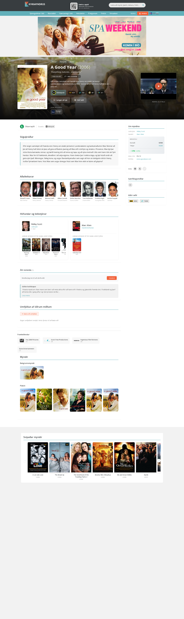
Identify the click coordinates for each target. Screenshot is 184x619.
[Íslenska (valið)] (151, 13)
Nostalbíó (52, 13)
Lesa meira (26, 296)
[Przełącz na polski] (157, 13)
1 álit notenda (73, 76)
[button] (159, 460)
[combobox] (127, 5)
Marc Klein (86, 225)
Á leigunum (92, 13)
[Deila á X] (140, 169)
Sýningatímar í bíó (37, 13)
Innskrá (112, 278)
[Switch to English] (154, 13)
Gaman (54, 62)
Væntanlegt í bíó (66, 13)
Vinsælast (114, 13)
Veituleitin (80, 13)
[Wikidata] (130, 185)
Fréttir (103, 13)
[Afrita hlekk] (144, 169)
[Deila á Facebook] (135, 169)
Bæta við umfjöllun (29, 314)
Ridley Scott (36, 224)
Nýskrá (133, 13)
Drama (72, 62)
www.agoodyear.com (144, 159)
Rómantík (63, 62)
